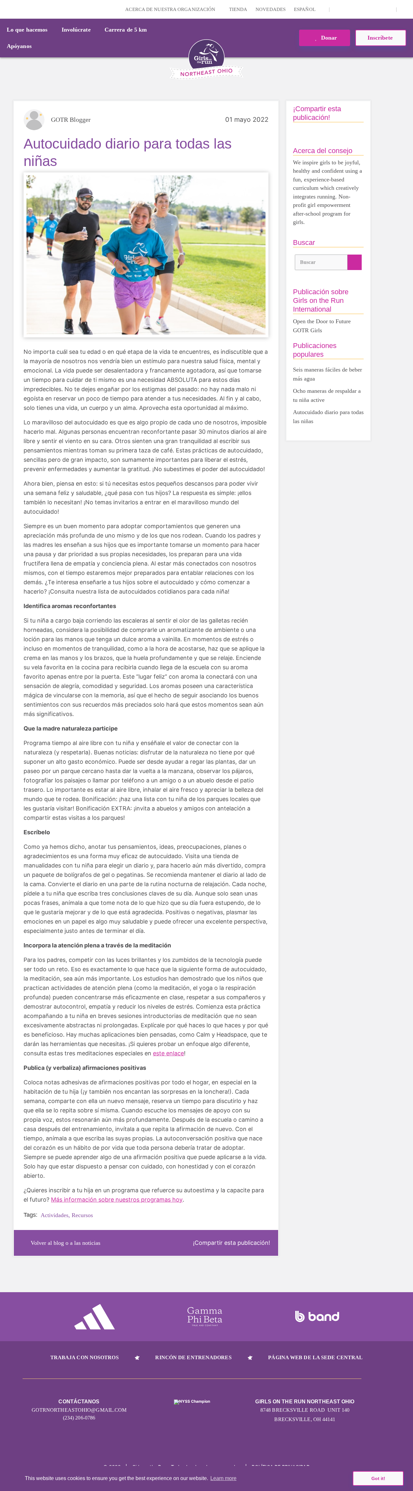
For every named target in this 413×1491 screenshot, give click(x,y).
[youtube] (368, 9)
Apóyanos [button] (19, 46)
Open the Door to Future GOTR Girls (322, 326)
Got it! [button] (378, 1478)
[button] (405, 9)
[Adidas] (94, 1316)
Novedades (271, 9)
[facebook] (378, 9)
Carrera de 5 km (126, 29)
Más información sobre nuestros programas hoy (117, 1199)
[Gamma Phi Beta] (205, 1316)
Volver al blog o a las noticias (65, 1243)
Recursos (82, 1215)
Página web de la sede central (315, 1357)
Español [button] (305, 9)
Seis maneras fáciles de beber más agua (327, 374)
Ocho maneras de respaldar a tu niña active (327, 395)
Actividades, (55, 1215)
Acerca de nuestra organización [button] (171, 9)
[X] (358, 9)
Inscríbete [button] (381, 37)
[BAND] (317, 1316)
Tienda (238, 9)
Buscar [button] (308, 262)
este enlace (168, 1053)
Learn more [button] (223, 1478)
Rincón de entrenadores (193, 1357)
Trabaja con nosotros (84, 1357)
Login (6, 9)
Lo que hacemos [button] (27, 29)
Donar (328, 37)
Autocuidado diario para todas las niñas (328, 416)
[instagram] (338, 9)
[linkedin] (348, 9)
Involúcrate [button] (76, 29)
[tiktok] (388, 9)
